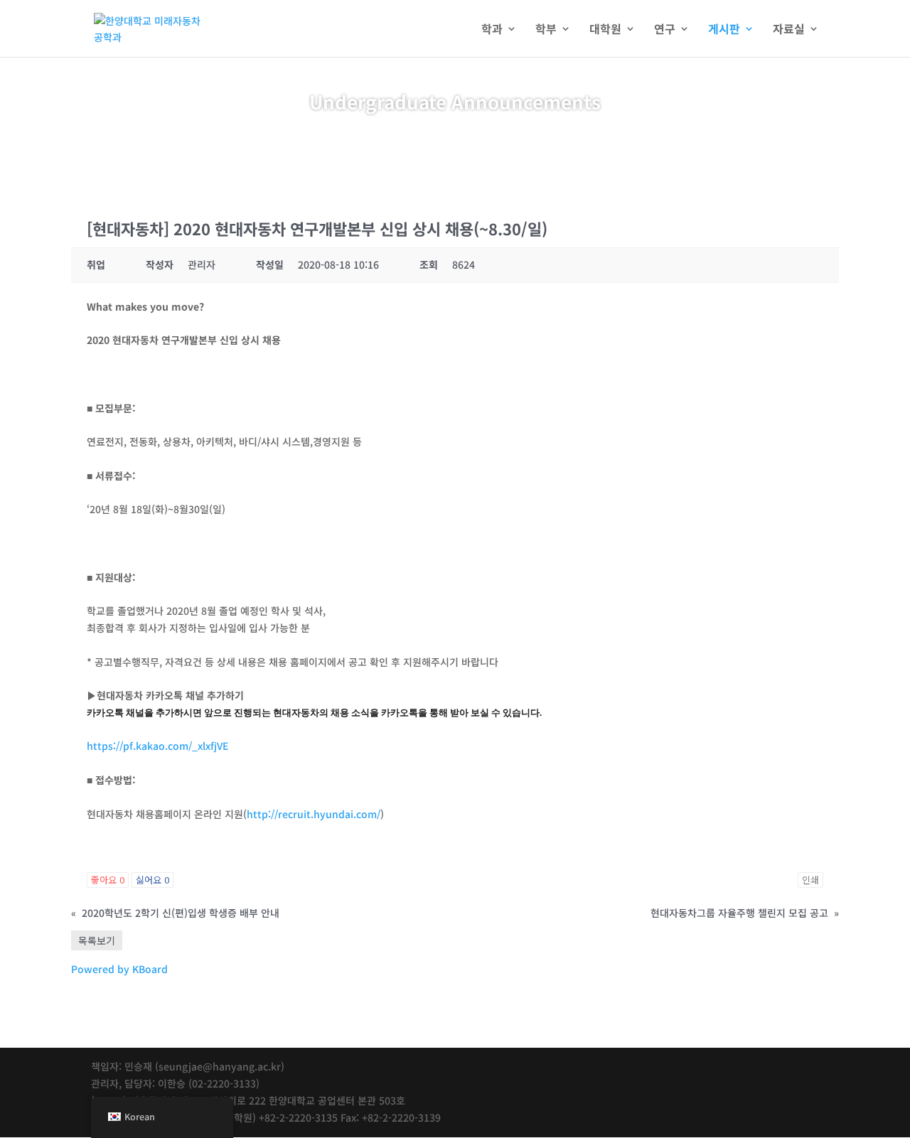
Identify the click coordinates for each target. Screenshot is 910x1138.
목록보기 (96, 940)
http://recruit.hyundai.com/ (313, 814)
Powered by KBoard (119, 969)
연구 (664, 30)
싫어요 (152, 879)
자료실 (789, 30)
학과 (492, 30)
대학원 (605, 30)
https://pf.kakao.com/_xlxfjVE (157, 746)
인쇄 (810, 879)
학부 (546, 30)
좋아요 (107, 879)
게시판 (724, 30)
